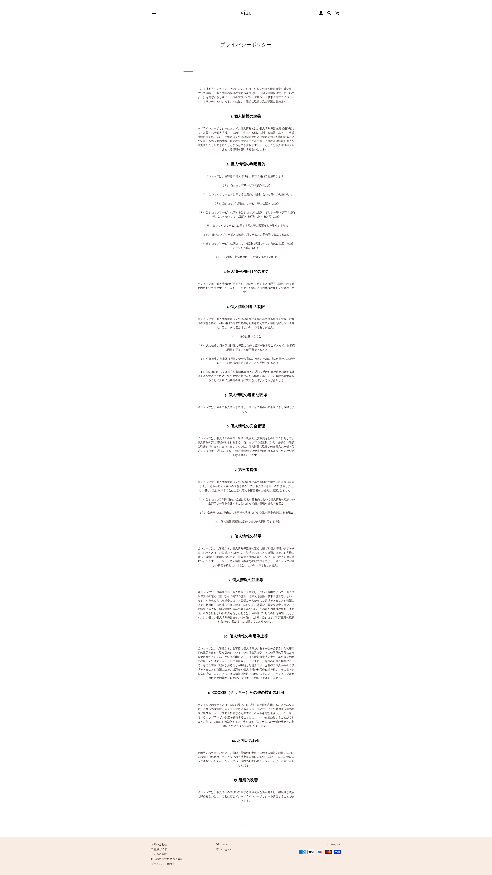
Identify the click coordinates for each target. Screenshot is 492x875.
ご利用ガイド (159, 849)
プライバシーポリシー (164, 864)
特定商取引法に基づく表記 (167, 859)
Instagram (225, 849)
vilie (339, 844)
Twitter (224, 844)
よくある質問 (159, 854)
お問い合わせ (159, 844)
